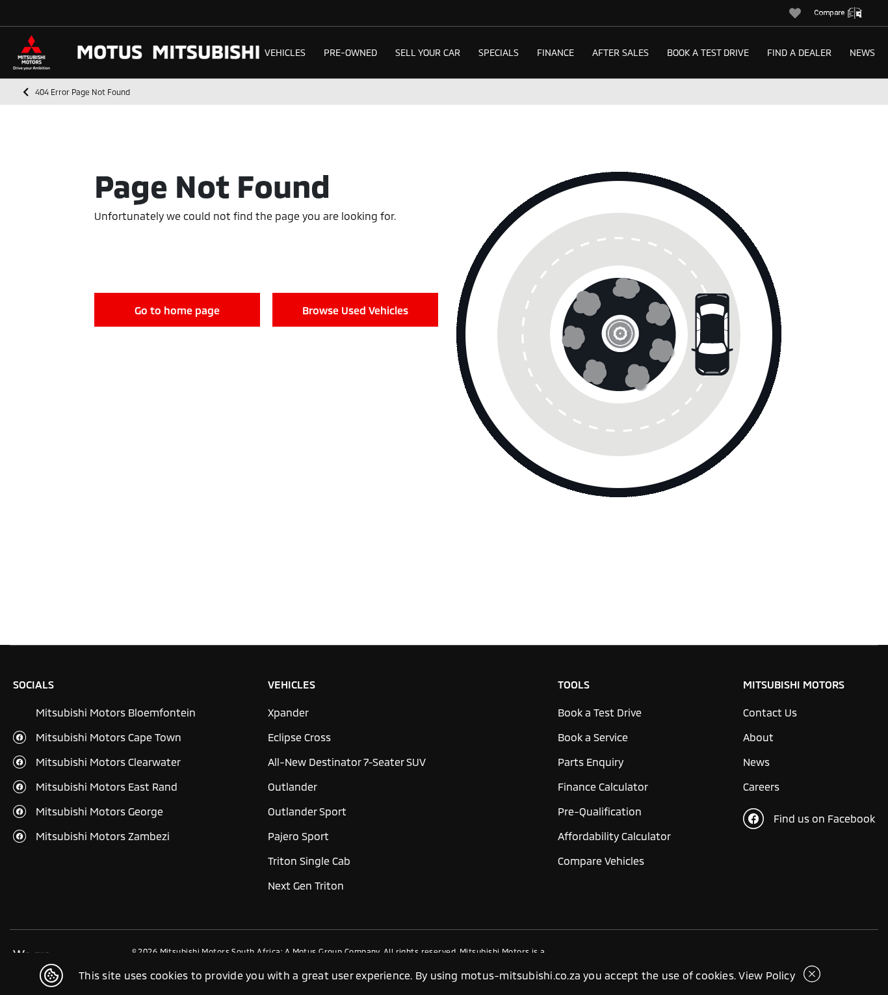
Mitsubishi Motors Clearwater (108, 762)
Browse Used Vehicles (355, 310)
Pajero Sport (298, 836)
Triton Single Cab (309, 860)
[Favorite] (801, 13)
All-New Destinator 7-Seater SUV (347, 762)
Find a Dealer (799, 52)
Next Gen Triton (306, 885)
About (758, 737)
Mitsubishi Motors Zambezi (103, 836)
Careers (761, 786)
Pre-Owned (350, 52)
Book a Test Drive (708, 52)
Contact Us (770, 712)
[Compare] (844, 13)
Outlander (292, 786)
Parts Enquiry (590, 762)
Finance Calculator (603, 786)
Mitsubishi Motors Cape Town (108, 737)
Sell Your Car (427, 52)
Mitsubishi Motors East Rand (106, 786)
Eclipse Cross (299, 737)
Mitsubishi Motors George (99, 811)
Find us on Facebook (824, 818)
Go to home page (177, 310)
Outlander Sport (307, 811)
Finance (555, 52)
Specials (498, 52)
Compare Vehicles (601, 860)
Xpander (288, 712)
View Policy (766, 975)
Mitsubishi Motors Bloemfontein (116, 712)
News (862, 52)
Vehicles (285, 52)
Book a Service (593, 737)
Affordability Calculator (614, 836)
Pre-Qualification (600, 811)
